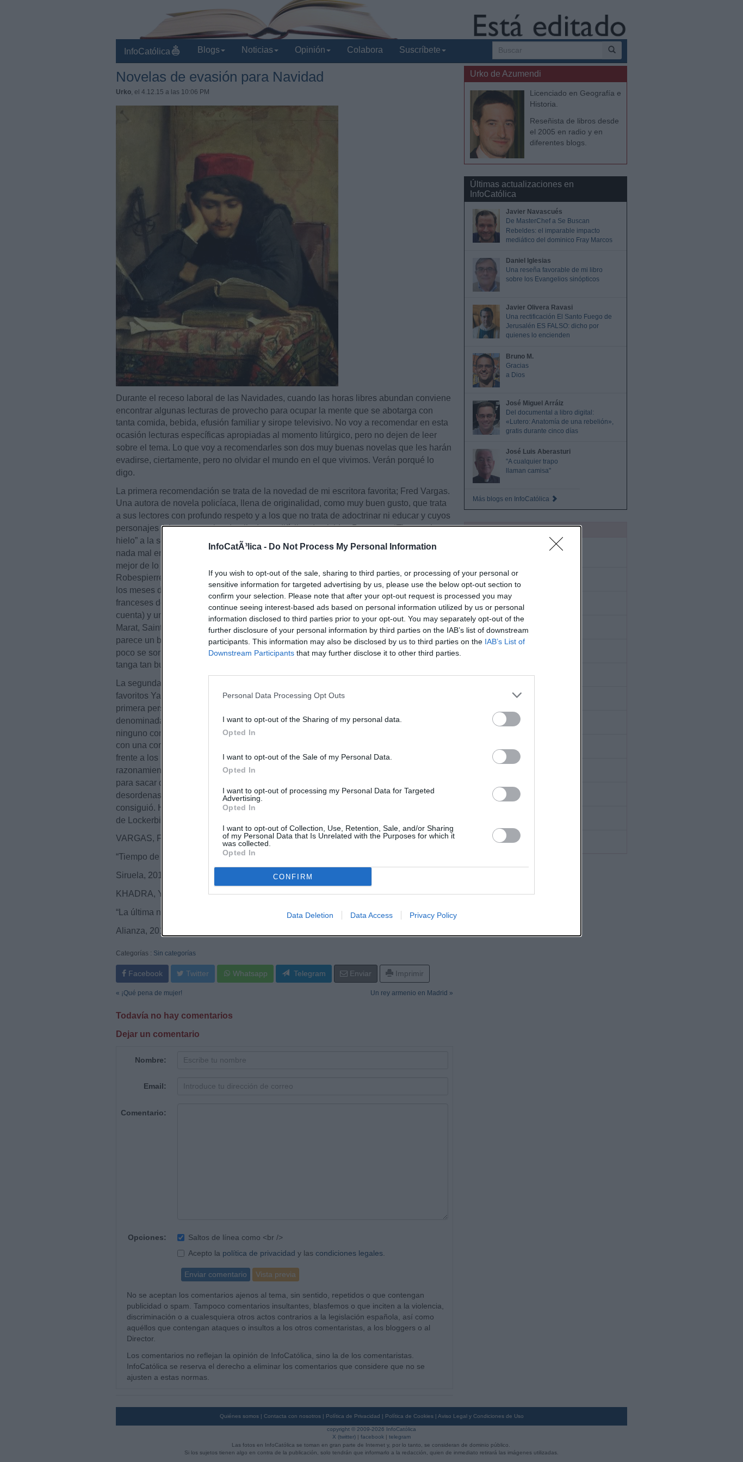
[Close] (559, 547)
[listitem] (371, 695)
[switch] (506, 719)
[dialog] (371, 731)
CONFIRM (293, 877)
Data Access (371, 915)
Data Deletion (310, 915)
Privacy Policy (433, 915)
